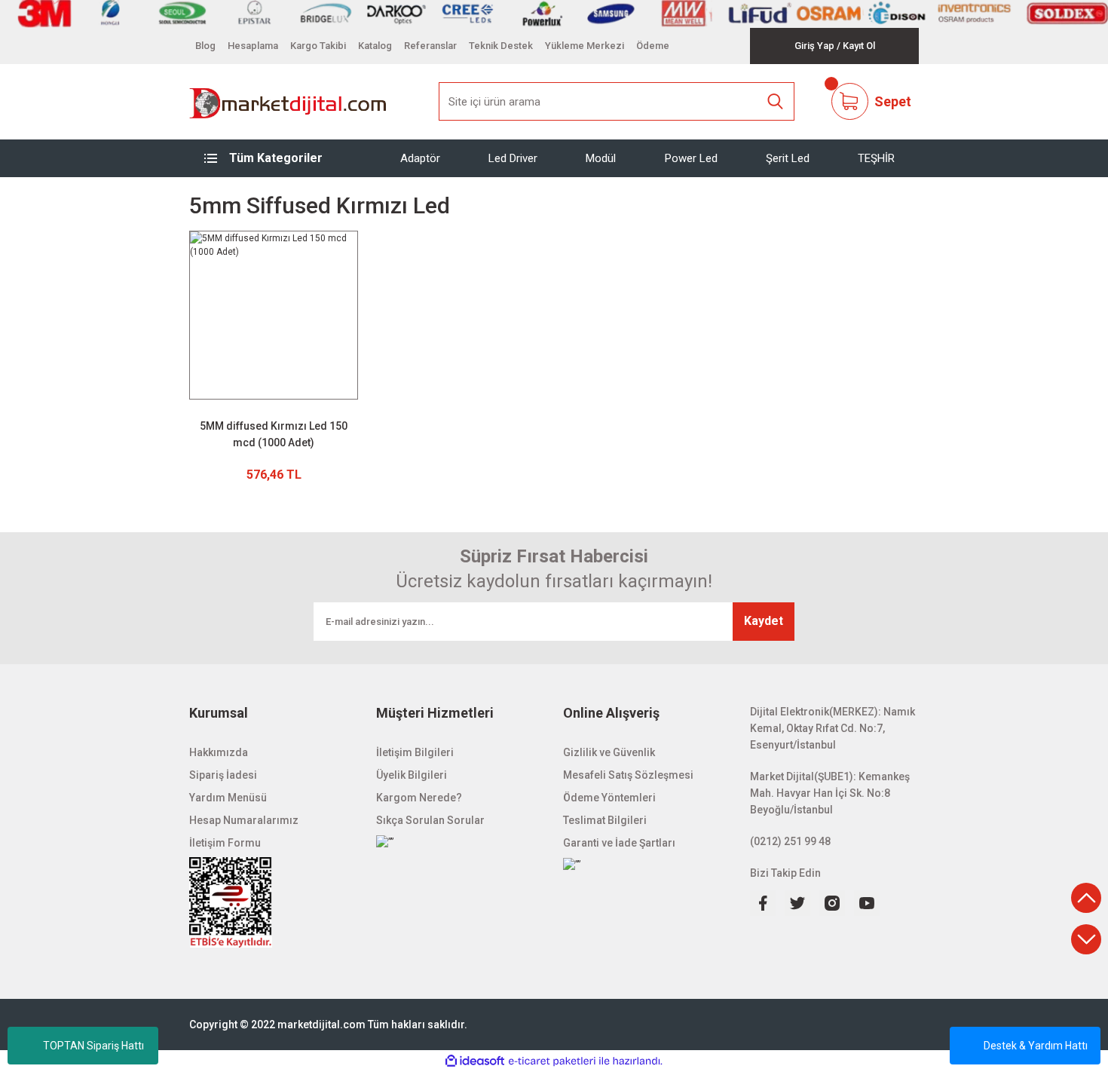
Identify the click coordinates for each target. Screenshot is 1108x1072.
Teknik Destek (501, 45)
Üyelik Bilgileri (411, 775)
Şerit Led (788, 157)
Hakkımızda (218, 752)
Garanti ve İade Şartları (619, 843)
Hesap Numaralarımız (243, 820)
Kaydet (763, 621)
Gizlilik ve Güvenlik (609, 752)
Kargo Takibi (318, 45)
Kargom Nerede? (419, 798)
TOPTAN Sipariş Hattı (93, 1046)
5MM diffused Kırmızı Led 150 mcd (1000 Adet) (273, 434)
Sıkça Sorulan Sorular (430, 820)
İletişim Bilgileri (415, 752)
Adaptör (420, 157)
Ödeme (652, 45)
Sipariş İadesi (223, 775)
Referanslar (430, 45)
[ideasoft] (475, 1061)
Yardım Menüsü (228, 798)
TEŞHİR (876, 157)
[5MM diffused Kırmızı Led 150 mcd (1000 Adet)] (273, 315)
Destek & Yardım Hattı (1036, 1046)
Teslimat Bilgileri (605, 820)
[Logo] (288, 101)
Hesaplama (253, 45)
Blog (205, 45)
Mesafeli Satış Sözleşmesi (628, 775)
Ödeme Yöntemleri (609, 798)
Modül (601, 157)
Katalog (375, 45)
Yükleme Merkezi (584, 45)
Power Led (691, 157)
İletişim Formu (225, 843)
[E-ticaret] (552, 1061)
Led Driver (512, 157)
